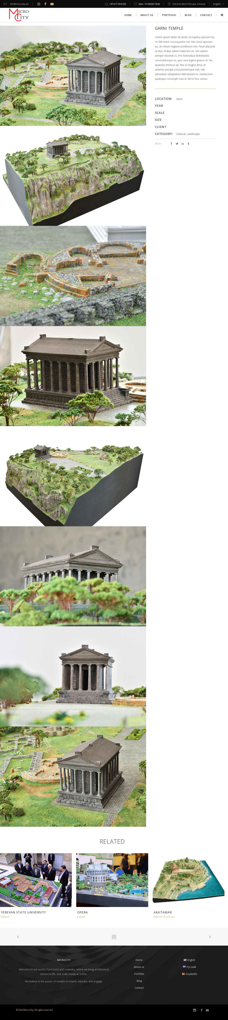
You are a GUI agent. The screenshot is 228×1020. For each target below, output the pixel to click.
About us (139, 967)
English (217, 4)
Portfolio (139, 974)
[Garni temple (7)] (73, 576)
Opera (82, 912)
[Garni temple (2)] (73, 275)
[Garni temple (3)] (73, 175)
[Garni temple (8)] (73, 776)
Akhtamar (163, 912)
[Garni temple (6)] (73, 375)
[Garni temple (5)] (73, 476)
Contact (139, 987)
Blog (139, 980)
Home (139, 960)
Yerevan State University (23, 912)
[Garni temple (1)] (73, 676)
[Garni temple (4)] (73, 75)
